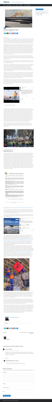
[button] (30, 5)
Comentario (5, 372)
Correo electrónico (6, 387)
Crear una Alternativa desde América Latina (22, 38)
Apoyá (13, 5)
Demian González (8, 349)
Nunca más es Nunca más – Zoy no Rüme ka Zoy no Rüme (26, 333)
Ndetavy (5, 332)
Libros (17, 5)
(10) (12, 168)
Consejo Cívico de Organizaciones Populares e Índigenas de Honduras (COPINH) (20, 207)
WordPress (16, 400)
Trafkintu (12, 38)
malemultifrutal (12, 31)
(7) (13, 157)
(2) (22, 77)
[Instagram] (6, 323)
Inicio (4, 5)
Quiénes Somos (9, 5)
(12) (14, 297)
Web (3, 391)
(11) (12, 216)
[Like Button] (4, 35)
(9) (19, 162)
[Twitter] (7, 323)
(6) (13, 149)
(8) (26, 158)
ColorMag (13, 400)
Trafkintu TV (21, 5)
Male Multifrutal (9, 360)
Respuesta (6, 358)
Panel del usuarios (27, 5)
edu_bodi (12, 149)
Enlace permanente (17, 350)
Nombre (4, 383)
